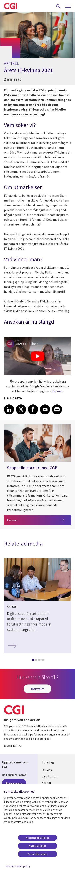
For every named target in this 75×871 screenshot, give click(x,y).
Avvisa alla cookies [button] (37, 853)
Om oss (47, 770)
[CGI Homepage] (10, 6)
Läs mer (57, 391)
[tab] (33, 661)
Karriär (46, 783)
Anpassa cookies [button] (37, 845)
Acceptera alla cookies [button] (37, 837)
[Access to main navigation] (68, 6)
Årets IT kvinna (27, 343)
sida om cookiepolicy (17, 866)
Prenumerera (14, 783)
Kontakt (37, 688)
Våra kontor (50, 776)
